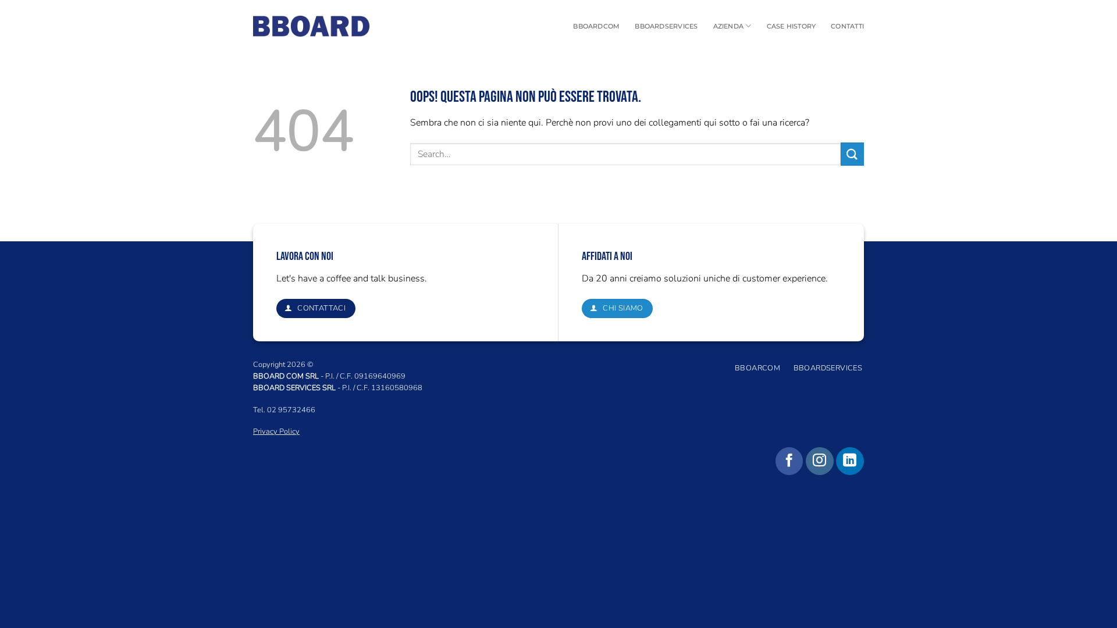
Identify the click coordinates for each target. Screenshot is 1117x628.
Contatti (847, 26)
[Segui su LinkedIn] (850, 461)
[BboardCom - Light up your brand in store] (311, 26)
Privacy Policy (276, 431)
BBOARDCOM (596, 26)
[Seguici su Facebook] (789, 461)
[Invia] (852, 153)
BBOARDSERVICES (666, 26)
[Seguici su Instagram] (820, 461)
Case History (791, 26)
